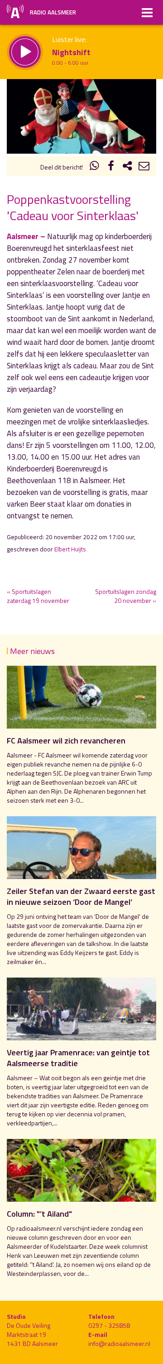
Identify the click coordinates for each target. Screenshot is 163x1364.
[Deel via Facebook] (111, 167)
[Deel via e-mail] (144, 167)
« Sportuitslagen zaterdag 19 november (38, 596)
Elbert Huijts (70, 549)
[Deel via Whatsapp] (94, 167)
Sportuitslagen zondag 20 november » (125, 596)
